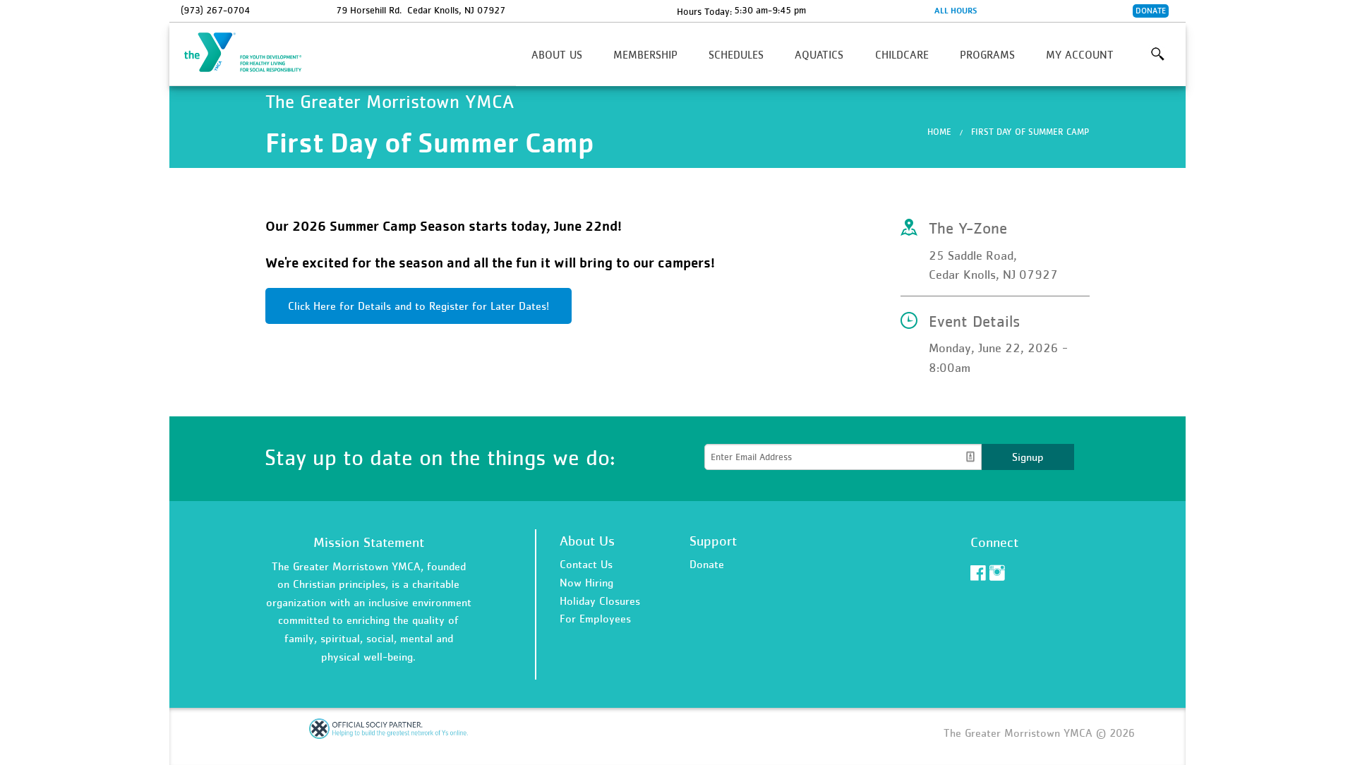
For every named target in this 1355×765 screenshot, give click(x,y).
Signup (1028, 456)
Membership (645, 54)
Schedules (736, 54)
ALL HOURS (955, 11)
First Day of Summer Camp (1030, 131)
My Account (1080, 54)
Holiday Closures (600, 600)
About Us (556, 54)
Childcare (902, 54)
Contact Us (586, 564)
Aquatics (819, 54)
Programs (987, 54)
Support (713, 540)
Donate (1151, 11)
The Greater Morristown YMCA (251, 53)
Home (939, 131)
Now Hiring (586, 582)
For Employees (595, 618)
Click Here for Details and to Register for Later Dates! (418, 305)
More (1157, 54)
